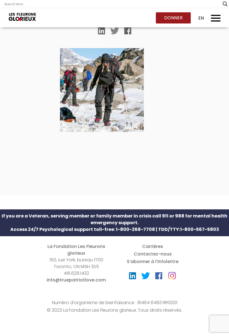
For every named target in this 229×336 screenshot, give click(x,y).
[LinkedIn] (101, 32)
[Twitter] (114, 32)
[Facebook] (127, 32)
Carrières (152, 246)
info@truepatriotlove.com (76, 280)
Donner (173, 18)
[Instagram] (172, 274)
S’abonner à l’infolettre (152, 261)
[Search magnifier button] (225, 4)
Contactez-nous (153, 254)
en (201, 18)
